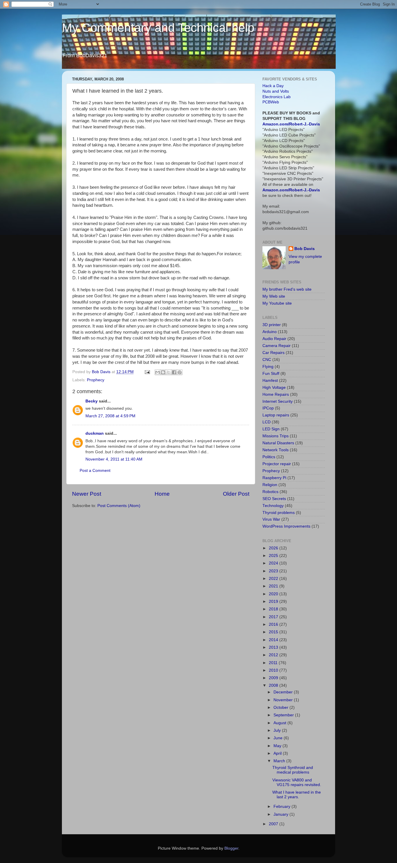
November (283, 700)
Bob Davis (304, 249)
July (277, 730)
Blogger (231, 848)
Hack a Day (273, 86)
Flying (267, 366)
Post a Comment (95, 470)
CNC (266, 359)
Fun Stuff (270, 373)
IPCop (268, 408)
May (277, 746)
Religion (269, 485)
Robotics (270, 492)
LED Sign (271, 429)
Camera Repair (276, 346)
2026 (274, 548)
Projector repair (276, 464)
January (281, 814)
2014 (274, 640)
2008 (274, 685)
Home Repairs (275, 394)
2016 (274, 624)
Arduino (269, 332)
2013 (274, 647)
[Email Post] (147, 372)
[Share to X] (168, 372)
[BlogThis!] (163, 372)
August (280, 723)
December (283, 692)
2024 (274, 563)
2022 (274, 578)
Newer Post (86, 494)
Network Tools (275, 450)
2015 (274, 632)
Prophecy (95, 380)
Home (162, 494)
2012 (274, 655)
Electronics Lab (276, 97)
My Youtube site (277, 303)
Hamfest (270, 380)
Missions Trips (275, 436)
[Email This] (157, 372)
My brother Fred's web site (287, 289)
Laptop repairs (275, 415)
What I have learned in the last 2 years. (296, 794)
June (278, 738)
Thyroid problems (278, 512)
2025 (274, 555)
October (281, 707)
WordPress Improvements (286, 526)
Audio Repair (274, 339)
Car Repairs (273, 352)
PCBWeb (270, 102)
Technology (273, 506)
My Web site (273, 296)
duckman (94, 433)
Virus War (271, 519)
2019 (274, 601)
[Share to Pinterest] (180, 372)
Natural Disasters (278, 443)
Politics (268, 457)
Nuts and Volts (275, 91)
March (279, 761)
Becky (91, 401)
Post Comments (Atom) (118, 506)
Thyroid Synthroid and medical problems (292, 769)
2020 (274, 594)
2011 (274, 663)
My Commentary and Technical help (158, 28)
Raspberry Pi (274, 478)
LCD (266, 422)
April (278, 753)
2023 (274, 571)
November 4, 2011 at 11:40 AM (113, 459)
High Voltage (274, 387)
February (282, 806)
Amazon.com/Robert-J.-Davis (291, 124)
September (284, 715)
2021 (274, 586)
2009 (274, 678)
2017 (274, 617)
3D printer (271, 325)
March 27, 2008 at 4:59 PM (110, 416)
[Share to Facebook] (174, 372)
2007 (274, 824)
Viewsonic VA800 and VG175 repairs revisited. (296, 782)
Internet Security (277, 401)
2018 (274, 609)
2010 (274, 670)
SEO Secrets (274, 499)
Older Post (236, 494)
